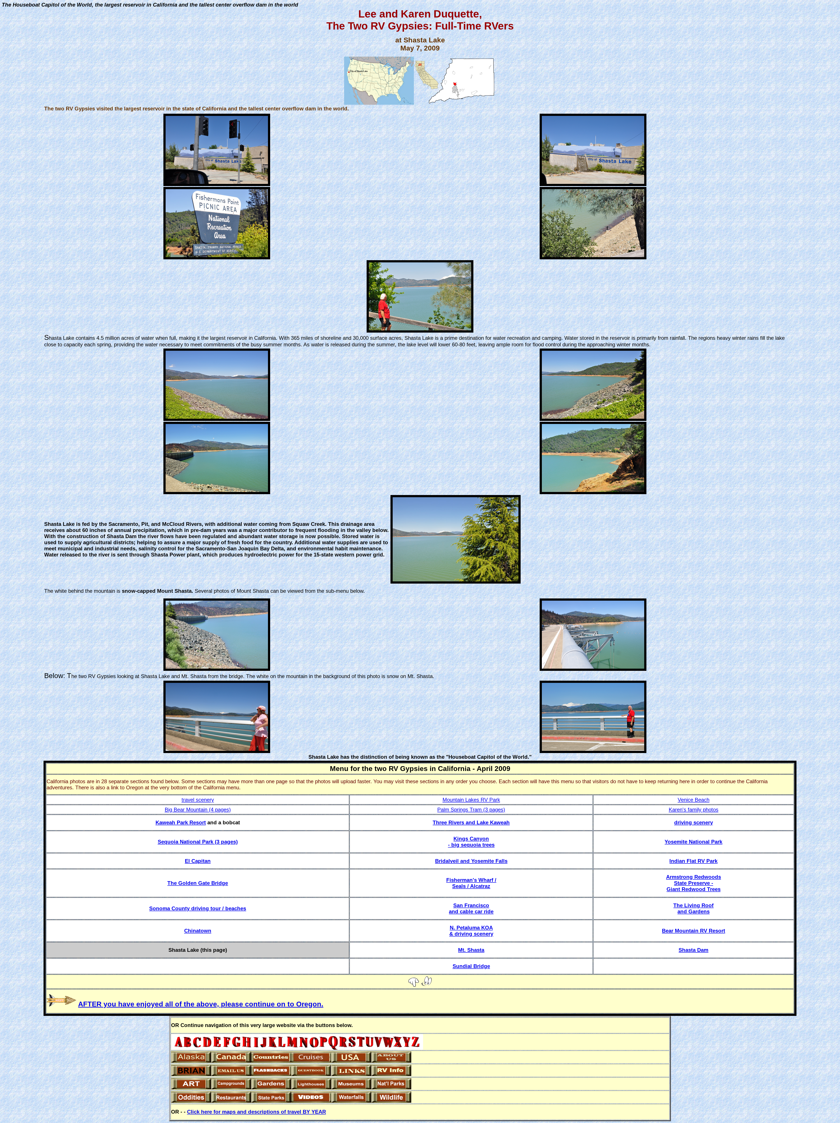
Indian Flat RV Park (693, 861)
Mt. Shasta (471, 950)
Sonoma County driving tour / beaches (197, 908)
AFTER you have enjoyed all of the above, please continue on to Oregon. (200, 1004)
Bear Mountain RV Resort (693, 931)
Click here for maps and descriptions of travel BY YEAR (256, 1112)
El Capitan (198, 861)
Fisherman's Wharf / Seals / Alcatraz (471, 883)
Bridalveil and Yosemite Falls (471, 861)
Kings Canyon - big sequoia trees (471, 842)
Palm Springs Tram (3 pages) (471, 810)
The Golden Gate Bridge (197, 883)
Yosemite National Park (693, 842)
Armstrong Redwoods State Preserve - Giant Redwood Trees (693, 883)
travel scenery (198, 800)
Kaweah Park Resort (181, 822)
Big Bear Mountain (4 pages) (198, 810)
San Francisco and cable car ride (471, 908)
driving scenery (693, 822)
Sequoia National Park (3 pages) (198, 842)
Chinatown (197, 931)
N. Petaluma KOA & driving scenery (471, 931)
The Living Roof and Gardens (693, 908)
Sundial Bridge (471, 966)
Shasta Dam (693, 950)
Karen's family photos (693, 810)
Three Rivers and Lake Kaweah (471, 822)
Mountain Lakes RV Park (471, 800)
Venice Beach (693, 800)
